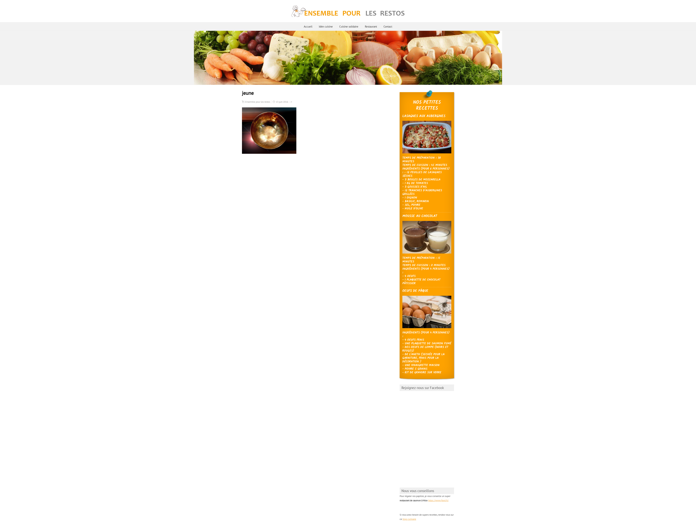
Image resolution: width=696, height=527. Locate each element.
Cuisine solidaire (348, 26)
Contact (388, 26)
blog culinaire (409, 519)
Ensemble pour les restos (257, 101)
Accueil (308, 26)
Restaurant (371, 26)
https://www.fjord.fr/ (438, 500)
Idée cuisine (326, 26)
